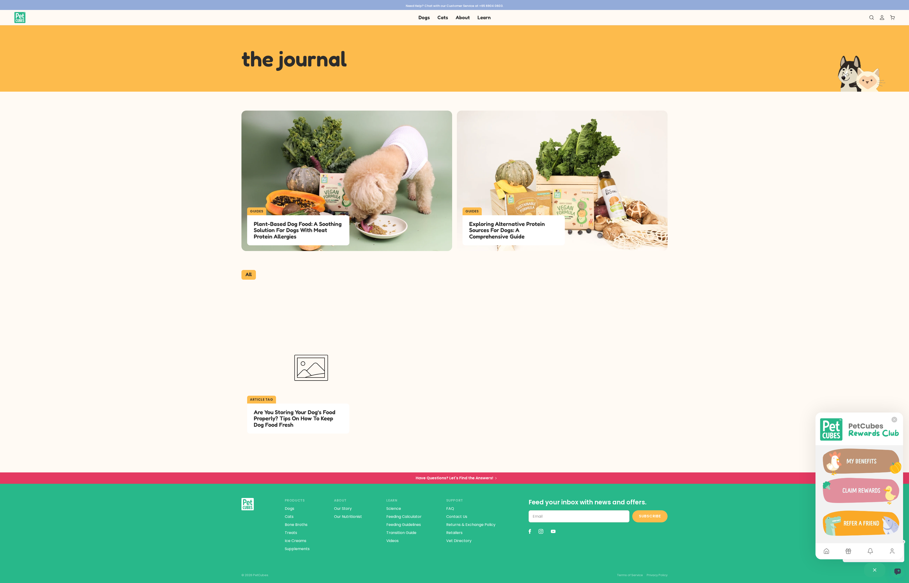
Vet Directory (459, 540)
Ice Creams (295, 540)
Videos (392, 540)
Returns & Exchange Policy (470, 524)
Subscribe (650, 516)
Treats (291, 532)
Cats (289, 516)
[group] (454, 5)
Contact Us (456, 516)
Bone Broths (296, 524)
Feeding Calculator (404, 516)
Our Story (343, 508)
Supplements (297, 549)
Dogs (289, 508)
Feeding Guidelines (403, 524)
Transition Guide (401, 532)
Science (393, 508)
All (248, 274)
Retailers (454, 532)
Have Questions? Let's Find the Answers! (454, 478)
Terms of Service (630, 575)
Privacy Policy (657, 575)
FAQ (450, 508)
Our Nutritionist (348, 516)
